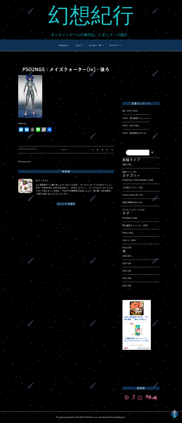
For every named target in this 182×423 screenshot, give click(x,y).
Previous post (24, 161)
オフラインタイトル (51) (133, 209)
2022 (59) (126, 285)
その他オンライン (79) (132, 187)
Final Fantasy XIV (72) (132, 195)
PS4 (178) (126, 247)
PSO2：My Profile (130, 125)
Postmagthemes (117, 417)
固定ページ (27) (129, 172)
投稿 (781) (127, 164)
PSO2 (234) (127, 233)
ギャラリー (114, 45)
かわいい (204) (129, 240)
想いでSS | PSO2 (130, 110)
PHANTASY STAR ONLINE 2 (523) (137, 180)
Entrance (63, 45)
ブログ (78, 45)
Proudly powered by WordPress (71, 417)
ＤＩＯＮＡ (43, 180)
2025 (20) (126, 263)
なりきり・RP (95, 45)
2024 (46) (126, 270)
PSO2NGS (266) (129, 218)
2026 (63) (126, 256)
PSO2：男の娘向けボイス (134, 133)
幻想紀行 (91, 15)
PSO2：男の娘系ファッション (136, 118)
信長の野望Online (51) (132, 202)
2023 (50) (126, 278)
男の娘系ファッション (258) (135, 225)
